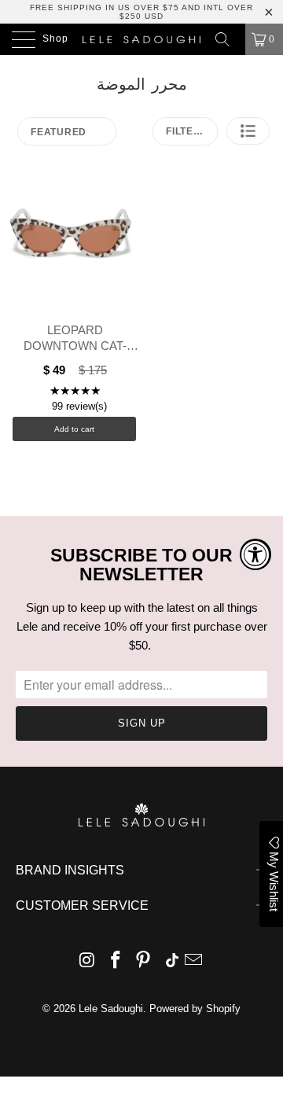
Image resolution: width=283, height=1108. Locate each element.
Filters (187, 131)
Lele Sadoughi (111, 1008)
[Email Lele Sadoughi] (194, 961)
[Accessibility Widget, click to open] (255, 554)
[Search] (228, 39)
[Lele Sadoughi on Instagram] (88, 961)
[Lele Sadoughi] (141, 39)
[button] (248, 131)
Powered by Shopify (195, 1008)
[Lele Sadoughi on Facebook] (115, 961)
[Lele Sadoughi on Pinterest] (144, 961)
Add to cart (74, 429)
